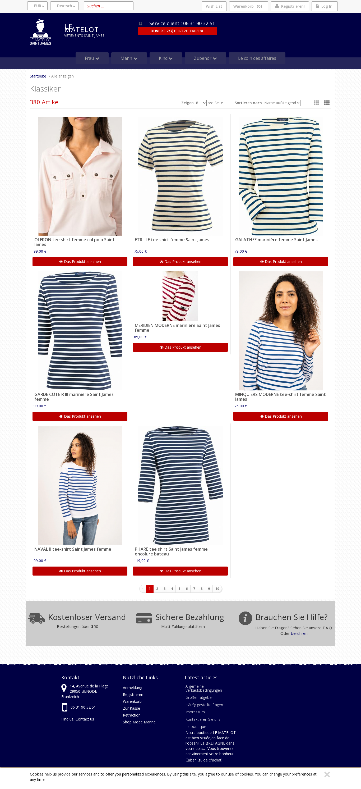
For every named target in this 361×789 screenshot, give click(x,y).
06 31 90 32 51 (83, 707)
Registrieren (133, 694)
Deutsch (64, 5)
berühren (299, 633)
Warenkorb (247, 6)
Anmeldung (132, 687)
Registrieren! (293, 6)
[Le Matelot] (43, 32)
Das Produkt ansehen (82, 261)
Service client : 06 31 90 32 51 (182, 23)
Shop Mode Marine (139, 721)
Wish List (214, 6)
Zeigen (187, 102)
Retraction (132, 715)
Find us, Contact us (77, 719)
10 (217, 588)
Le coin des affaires (257, 58)
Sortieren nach (248, 102)
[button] (326, 103)
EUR (37, 5)
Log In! (327, 6)
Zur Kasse (131, 708)
